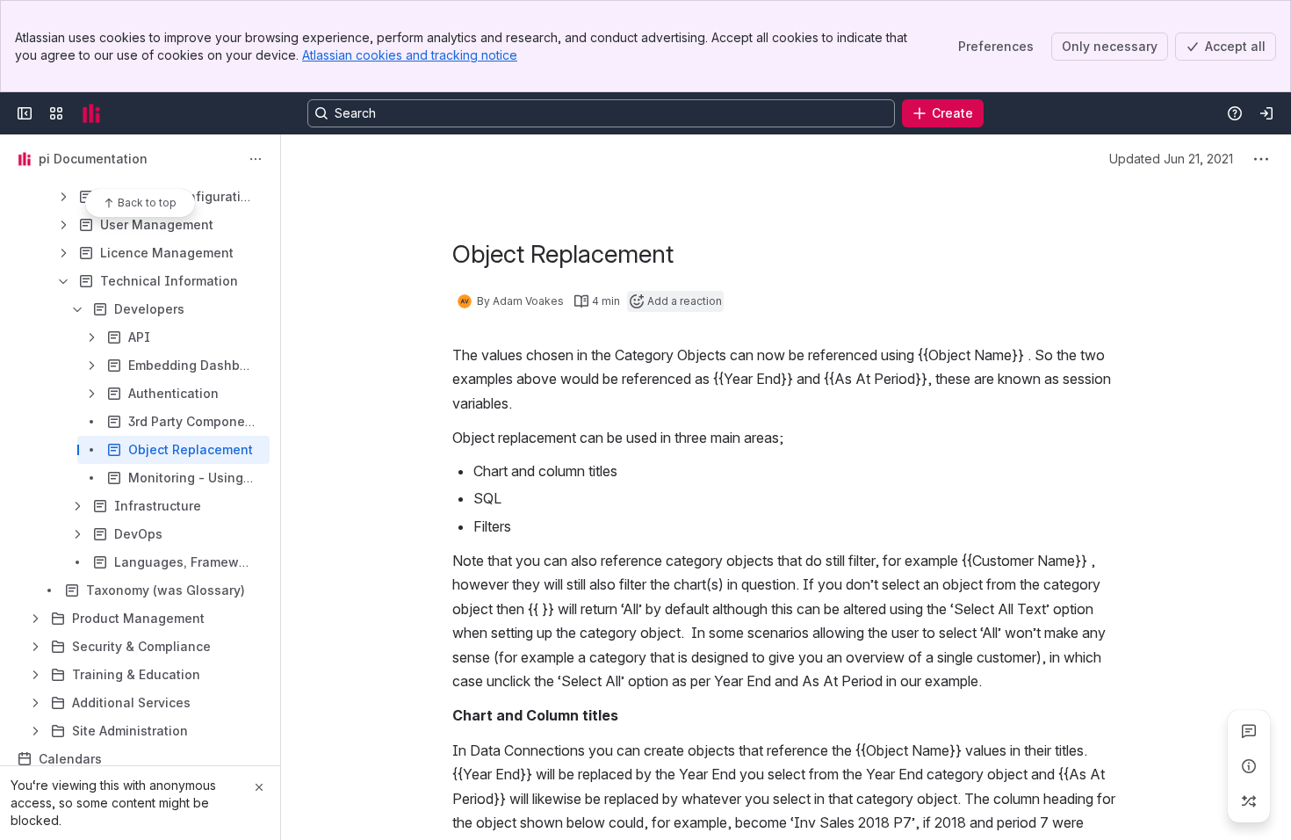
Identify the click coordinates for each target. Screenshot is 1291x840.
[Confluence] (91, 113)
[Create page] (1249, 801)
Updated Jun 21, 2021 (1171, 158)
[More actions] (255, 159)
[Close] (259, 787)
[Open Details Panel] (1249, 766)
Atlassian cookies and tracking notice (409, 54)
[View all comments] (1249, 731)
